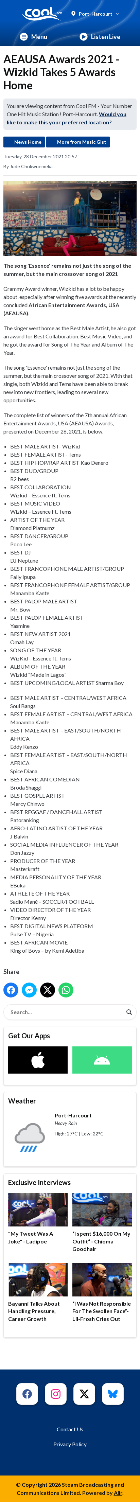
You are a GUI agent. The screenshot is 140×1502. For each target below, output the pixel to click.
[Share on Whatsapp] (65, 990)
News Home (27, 142)
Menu (39, 36)
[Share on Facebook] (10, 990)
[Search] (129, 1012)
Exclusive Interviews (39, 1182)
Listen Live (105, 36)
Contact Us (70, 1429)
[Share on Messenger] (29, 990)
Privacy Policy (70, 1444)
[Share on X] (47, 990)
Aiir (118, 1492)
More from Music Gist (81, 142)
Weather (22, 1101)
